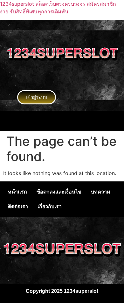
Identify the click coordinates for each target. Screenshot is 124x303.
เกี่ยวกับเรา (50, 206)
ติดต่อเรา (18, 206)
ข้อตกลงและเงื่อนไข (59, 191)
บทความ (100, 191)
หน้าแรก (17, 191)
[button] (62, 121)
